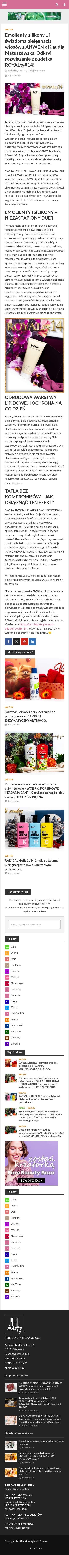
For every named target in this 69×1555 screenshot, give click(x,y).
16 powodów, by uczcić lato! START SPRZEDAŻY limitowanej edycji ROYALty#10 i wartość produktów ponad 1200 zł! (40, 1403)
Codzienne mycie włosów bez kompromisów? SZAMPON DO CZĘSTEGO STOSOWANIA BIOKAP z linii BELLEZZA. (41, 1132)
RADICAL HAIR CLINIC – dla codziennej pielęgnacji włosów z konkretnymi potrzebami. (32, 865)
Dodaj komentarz (36, 70)
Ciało (22, 1108)
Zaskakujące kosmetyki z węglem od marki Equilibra (41, 1442)
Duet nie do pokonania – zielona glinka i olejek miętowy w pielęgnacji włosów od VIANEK (40, 1471)
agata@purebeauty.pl (16, 1508)
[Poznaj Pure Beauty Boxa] (34, 15)
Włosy (9, 29)
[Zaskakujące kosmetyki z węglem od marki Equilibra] (11, 1444)
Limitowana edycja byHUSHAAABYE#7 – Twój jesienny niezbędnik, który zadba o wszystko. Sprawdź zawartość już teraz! (40, 1419)
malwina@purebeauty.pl (17, 1527)
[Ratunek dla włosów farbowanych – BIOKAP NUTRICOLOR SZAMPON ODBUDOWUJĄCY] (11, 1457)
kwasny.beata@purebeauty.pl (20, 1501)
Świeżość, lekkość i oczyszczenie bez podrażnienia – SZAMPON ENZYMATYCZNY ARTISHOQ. (30, 716)
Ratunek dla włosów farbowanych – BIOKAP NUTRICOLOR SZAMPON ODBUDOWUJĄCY (37, 1456)
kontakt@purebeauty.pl (17, 1488)
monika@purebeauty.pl (17, 1518)
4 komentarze (28, 1447)
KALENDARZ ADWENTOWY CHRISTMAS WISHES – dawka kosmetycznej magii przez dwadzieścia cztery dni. (40, 1386)
